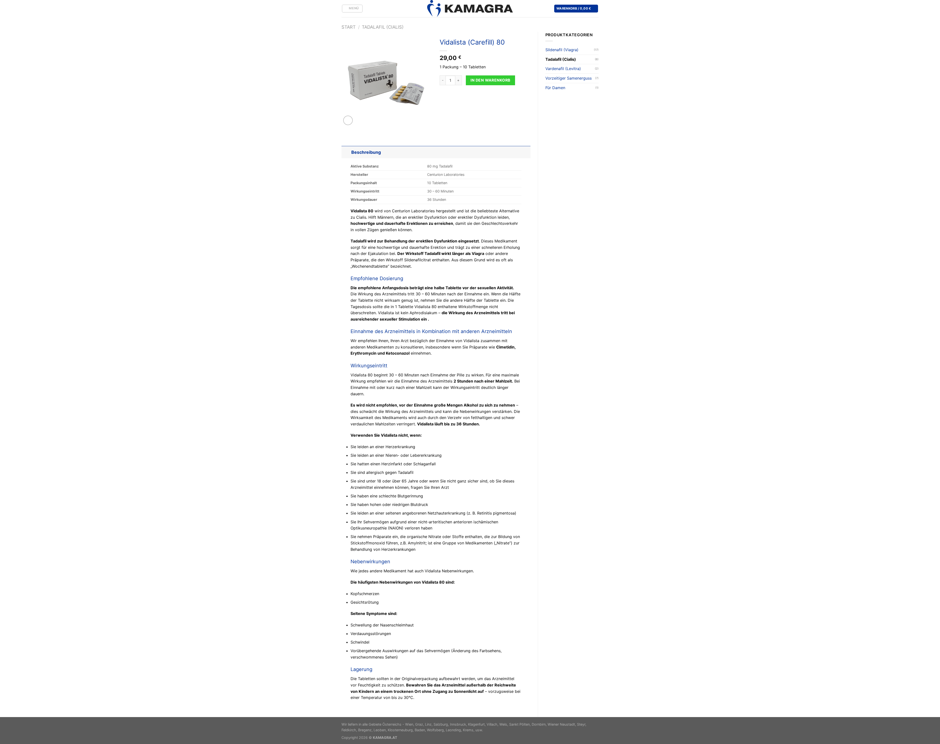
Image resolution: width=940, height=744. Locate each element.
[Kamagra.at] (470, 8)
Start (348, 27)
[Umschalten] (346, 152)
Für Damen (555, 87)
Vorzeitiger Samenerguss (568, 78)
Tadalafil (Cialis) (383, 27)
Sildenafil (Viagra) (561, 49)
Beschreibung (366, 152)
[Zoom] (348, 120)
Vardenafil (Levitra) (563, 68)
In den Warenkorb (490, 80)
